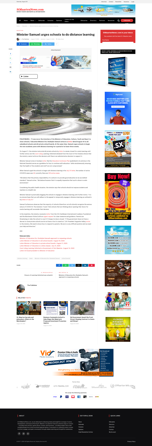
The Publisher (25, 39)
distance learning (22, 258)
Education (20, 30)
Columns (50, 20)
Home (26, 20)
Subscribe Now (127, 21)
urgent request (48, 216)
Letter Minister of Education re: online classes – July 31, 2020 (40, 246)
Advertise (104, 1)
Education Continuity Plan (61, 161)
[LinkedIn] (10, 71)
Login (132, 1)
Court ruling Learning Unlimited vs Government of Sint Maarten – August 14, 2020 (47, 248)
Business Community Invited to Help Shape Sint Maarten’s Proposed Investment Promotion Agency (54, 320)
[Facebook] (10, 53)
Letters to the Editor (69, 20)
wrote (88, 221)
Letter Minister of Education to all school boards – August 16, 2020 (42, 241)
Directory (93, 20)
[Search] (118, 20)
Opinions (59, 20)
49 (34, 173)
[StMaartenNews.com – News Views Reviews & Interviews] (31, 10)
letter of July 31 (27, 199)
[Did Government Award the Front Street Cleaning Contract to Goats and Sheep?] (82, 308)
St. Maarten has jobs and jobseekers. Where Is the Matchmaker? (25, 319)
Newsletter (118, 1)
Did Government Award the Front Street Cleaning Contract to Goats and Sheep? (82, 319)
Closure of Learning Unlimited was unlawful (38, 275)
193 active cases (53, 173)
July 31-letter (70, 170)
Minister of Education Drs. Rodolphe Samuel (47, 258)
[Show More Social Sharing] (56, 44)
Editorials (41, 20)
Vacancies (126, 1)
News (32, 20)
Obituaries (83, 20)
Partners (102, 20)
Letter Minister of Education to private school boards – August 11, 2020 (43, 243)
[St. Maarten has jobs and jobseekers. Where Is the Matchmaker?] (29, 308)
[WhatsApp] (10, 58)
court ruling (39, 154)
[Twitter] (10, 62)
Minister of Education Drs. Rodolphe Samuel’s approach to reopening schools (46, 238)
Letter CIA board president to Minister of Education (37, 251)
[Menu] (20, 20)
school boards (66, 258)
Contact (111, 1)
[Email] (10, 67)
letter (70, 141)
